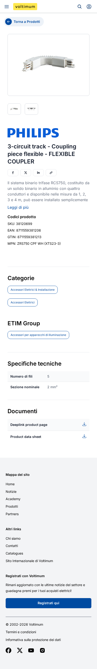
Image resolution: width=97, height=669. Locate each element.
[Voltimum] (25, 6)
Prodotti (12, 506)
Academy (13, 499)
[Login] (89, 6)
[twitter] (20, 650)
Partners (12, 514)
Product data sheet (25, 437)
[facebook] (8, 650)
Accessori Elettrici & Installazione (33, 289)
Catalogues (14, 553)
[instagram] (42, 650)
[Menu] (6, 6)
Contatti (12, 546)
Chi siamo (13, 538)
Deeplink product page (28, 425)
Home (10, 484)
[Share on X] (25, 172)
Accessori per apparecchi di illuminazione (38, 335)
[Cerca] (79, 6)
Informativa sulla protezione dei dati (33, 640)
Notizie (11, 492)
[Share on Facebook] (13, 172)
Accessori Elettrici (23, 302)
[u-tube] (31, 650)
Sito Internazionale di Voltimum (29, 561)
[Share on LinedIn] (38, 172)
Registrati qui (48, 603)
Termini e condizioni (21, 632)
